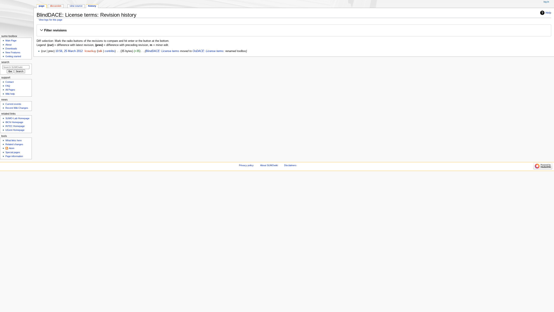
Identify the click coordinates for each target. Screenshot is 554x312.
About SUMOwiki (269, 165)
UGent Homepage (14, 130)
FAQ (7, 85)
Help (548, 12)
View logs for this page (50, 19)
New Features (12, 52)
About (8, 44)
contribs (110, 51)
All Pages (10, 89)
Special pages (12, 152)
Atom (11, 148)
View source (76, 6)
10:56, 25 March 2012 (69, 51)
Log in (546, 1)
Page (41, 6)
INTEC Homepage (15, 126)
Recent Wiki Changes (16, 108)
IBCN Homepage (14, 122)
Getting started (13, 56)
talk (100, 51)
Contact (9, 82)
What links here (13, 140)
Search (5, 62)
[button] (293, 30)
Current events (13, 104)
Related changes (14, 144)
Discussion (55, 6)
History (92, 6)
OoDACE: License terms (208, 51)
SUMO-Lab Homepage (17, 118)
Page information (14, 156)
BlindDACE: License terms (162, 51)
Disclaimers (290, 165)
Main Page (10, 40)
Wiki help (10, 94)
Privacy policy (246, 165)
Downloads (11, 48)
